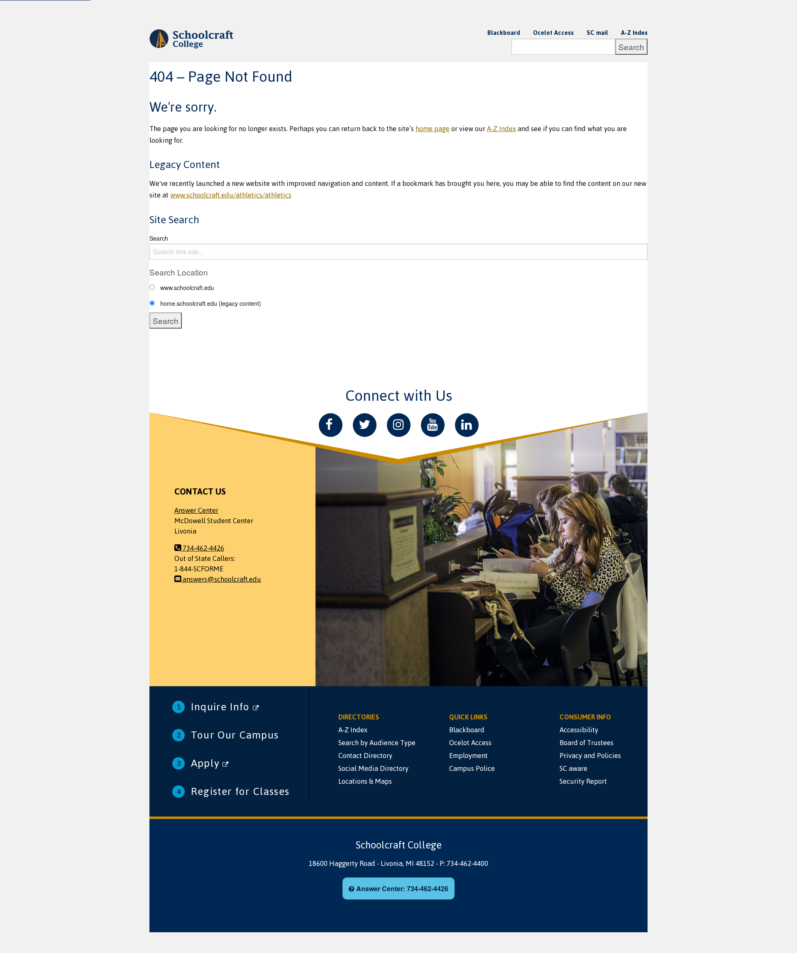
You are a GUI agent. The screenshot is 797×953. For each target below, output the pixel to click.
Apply (206, 763)
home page (433, 128)
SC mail (597, 33)
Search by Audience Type (377, 742)
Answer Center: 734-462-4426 (401, 888)
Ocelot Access (553, 33)
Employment (468, 755)
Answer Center (196, 510)
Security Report (583, 781)
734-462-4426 (202, 548)
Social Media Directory (373, 768)
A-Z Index (634, 33)
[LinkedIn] (467, 425)
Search (158, 238)
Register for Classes (240, 791)
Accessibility (579, 729)
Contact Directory (365, 755)
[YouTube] (433, 425)
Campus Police (472, 768)
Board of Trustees (587, 742)
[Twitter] (364, 425)
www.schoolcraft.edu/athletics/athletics (230, 195)
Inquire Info (222, 707)
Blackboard (503, 33)
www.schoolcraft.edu (187, 287)
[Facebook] (330, 425)
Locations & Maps (365, 781)
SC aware (573, 768)
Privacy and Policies (590, 755)
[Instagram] (399, 425)
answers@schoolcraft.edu (221, 579)
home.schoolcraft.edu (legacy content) (210, 303)
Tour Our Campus (235, 735)
